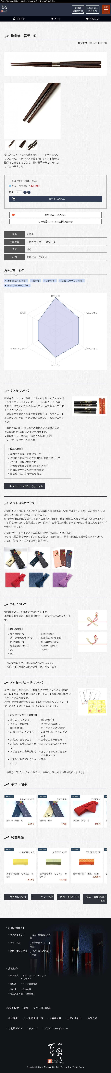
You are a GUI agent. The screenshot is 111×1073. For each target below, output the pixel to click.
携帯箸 (36, 281)
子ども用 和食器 (42, 1008)
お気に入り (94, 19)
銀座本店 (14, 975)
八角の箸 (50, 281)
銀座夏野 (13, 1018)
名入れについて (18, 897)
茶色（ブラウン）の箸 (72, 281)
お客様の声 (55, 1018)
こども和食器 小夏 (33, 1018)
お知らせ (92, 1018)
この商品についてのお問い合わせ (55, 221)
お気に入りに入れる (55, 215)
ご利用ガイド (15, 1028)
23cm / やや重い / (25, 185)
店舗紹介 (13, 968)
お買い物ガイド (16, 928)
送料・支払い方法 (69, 897)
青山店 (13, 983)
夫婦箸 (78, 9)
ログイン (20, 19)
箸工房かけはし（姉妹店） (22, 994)
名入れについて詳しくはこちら (26, 486)
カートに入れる (57, 199)
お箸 (26, 1008)
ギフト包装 (47, 897)
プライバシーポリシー (56, 1028)
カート (58, 19)
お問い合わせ (74, 1018)
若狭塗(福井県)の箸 (17, 281)
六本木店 (27, 989)
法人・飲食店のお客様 (96, 899)
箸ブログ (33, 1028)
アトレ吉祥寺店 (30, 983)
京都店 (13, 989)
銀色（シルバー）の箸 (18, 285)
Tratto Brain (78, 1067)
